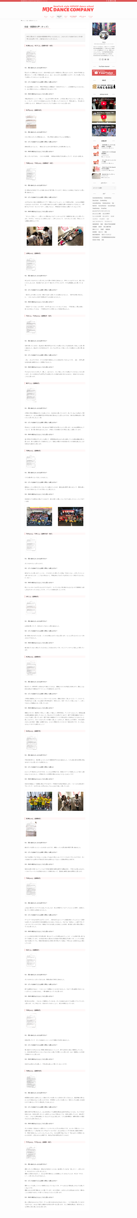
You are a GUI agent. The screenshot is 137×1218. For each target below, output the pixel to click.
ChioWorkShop (107, 198)
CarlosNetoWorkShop (97, 198)
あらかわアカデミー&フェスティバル (101, 211)
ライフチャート (108, 221)
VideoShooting (96, 208)
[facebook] (107, 1)
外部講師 (95, 226)
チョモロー (102, 219)
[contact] (115, 1)
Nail (113, 203)
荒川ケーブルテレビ (106, 234)
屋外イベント (96, 229)
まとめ (112, 216)
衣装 (103, 240)
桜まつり (101, 232)
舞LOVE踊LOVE (96, 234)
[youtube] (111, 1)
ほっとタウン (106, 216)
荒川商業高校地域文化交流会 (108, 237)
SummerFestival (102, 205)
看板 (106, 232)
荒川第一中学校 (96, 240)
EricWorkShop (103, 200)
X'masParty (103, 208)
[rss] (113, 1)
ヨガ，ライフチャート (98, 221)
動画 (102, 224)
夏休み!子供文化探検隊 (110, 224)
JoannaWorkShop (97, 203)
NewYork (95, 205)
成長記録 (108, 229)
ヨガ (108, 219)
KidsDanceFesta (106, 203)
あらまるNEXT (106, 213)
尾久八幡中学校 (107, 226)
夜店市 (100, 226)
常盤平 (102, 229)
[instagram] (109, 1)
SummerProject (111, 205)
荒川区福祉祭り (96, 237)
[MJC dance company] (68, 8)
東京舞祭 (95, 232)
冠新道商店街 (96, 224)
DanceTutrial (95, 200)
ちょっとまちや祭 (97, 216)
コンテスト (95, 219)
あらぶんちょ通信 (97, 213)
